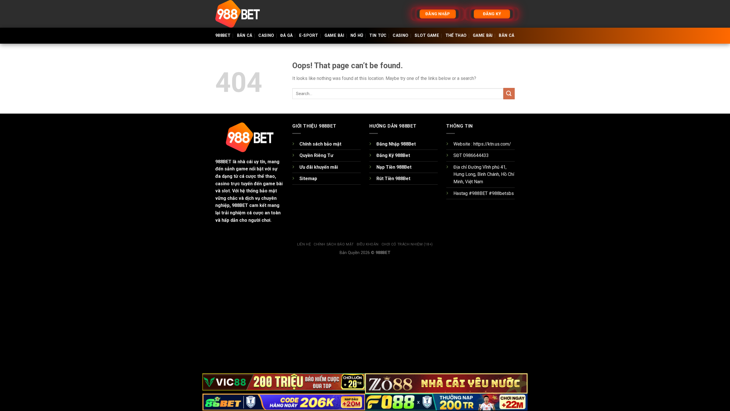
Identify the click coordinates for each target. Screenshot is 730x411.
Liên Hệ (304, 244)
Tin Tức (377, 35)
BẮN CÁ (244, 35)
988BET (223, 35)
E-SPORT (308, 35)
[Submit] (509, 93)
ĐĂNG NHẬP (437, 13)
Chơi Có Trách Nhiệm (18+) (407, 244)
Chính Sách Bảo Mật (334, 244)
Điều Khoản (368, 244)
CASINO (266, 35)
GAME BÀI (334, 35)
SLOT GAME (427, 35)
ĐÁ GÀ (286, 35)
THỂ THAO (456, 35)
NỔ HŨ (356, 35)
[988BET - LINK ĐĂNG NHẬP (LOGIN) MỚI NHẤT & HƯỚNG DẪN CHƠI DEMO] (243, 14)
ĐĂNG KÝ (492, 13)
